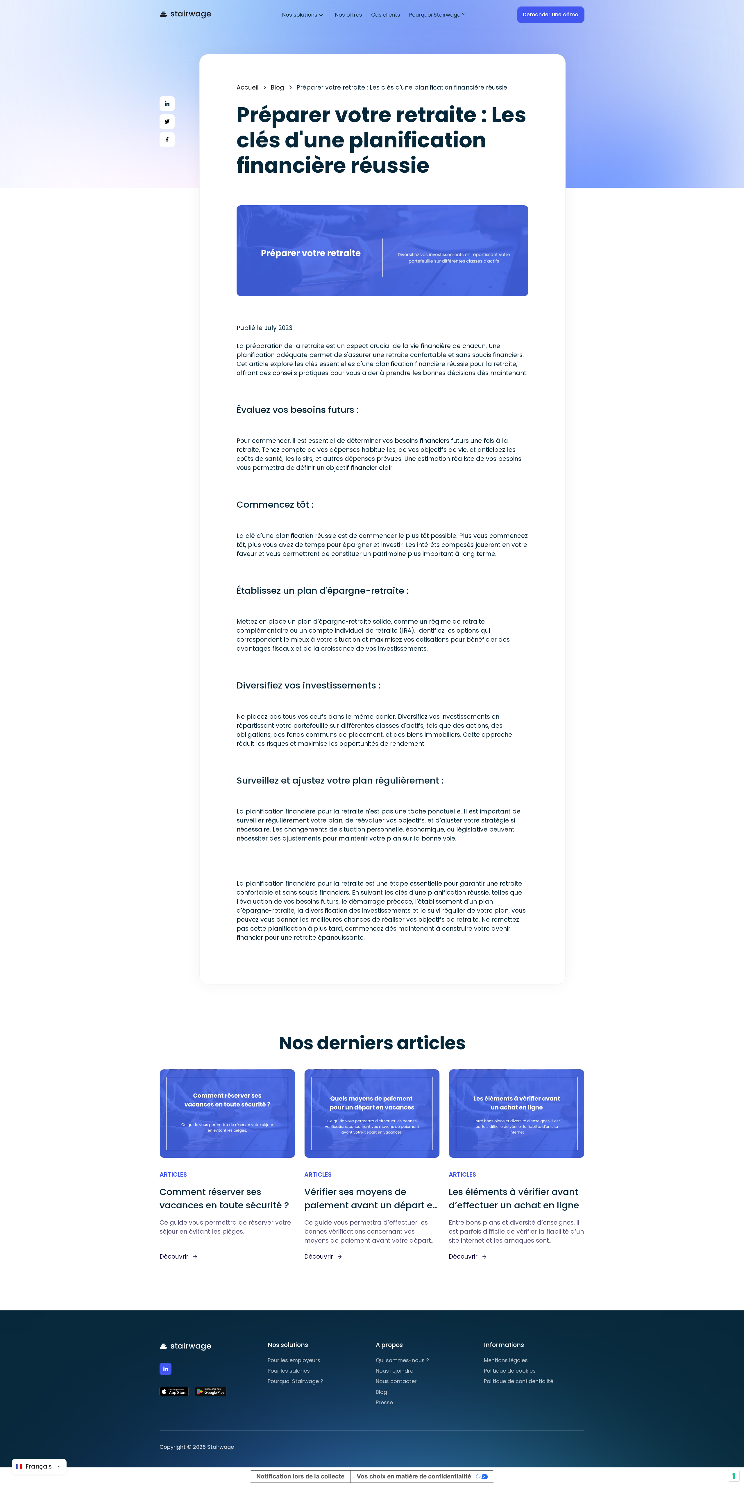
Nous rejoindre (394, 1370)
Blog (277, 87)
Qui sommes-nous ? (402, 1360)
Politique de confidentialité (518, 1381)
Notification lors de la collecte (300, 1476)
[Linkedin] (165, 1369)
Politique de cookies (510, 1370)
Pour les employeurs (294, 1360)
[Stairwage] (185, 14)
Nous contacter (396, 1381)
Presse (384, 1402)
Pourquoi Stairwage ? (295, 1381)
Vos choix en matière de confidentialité (414, 1476)
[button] (302, 15)
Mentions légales (506, 1360)
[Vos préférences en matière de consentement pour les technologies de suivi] (733, 1475)
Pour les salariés (289, 1370)
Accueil (248, 87)
